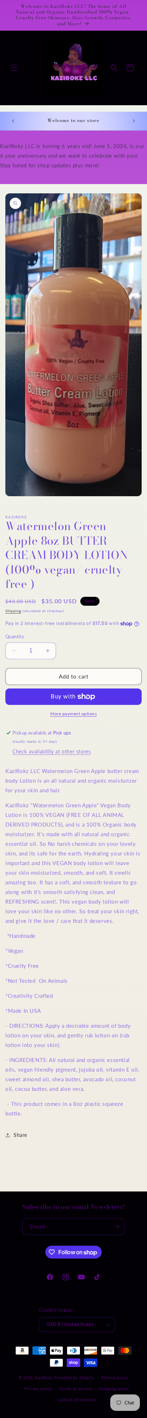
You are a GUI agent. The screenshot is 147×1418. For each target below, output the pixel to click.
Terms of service (75, 1388)
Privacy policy (38, 1388)
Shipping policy (114, 1388)
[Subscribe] (116, 1226)
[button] (14, 68)
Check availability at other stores (51, 751)
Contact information (76, 1399)
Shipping (13, 611)
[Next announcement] (134, 121)
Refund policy (114, 1377)
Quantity (14, 636)
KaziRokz (44, 1377)
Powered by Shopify (75, 1377)
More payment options (73, 713)
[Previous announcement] (13, 121)
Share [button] (20, 1135)
